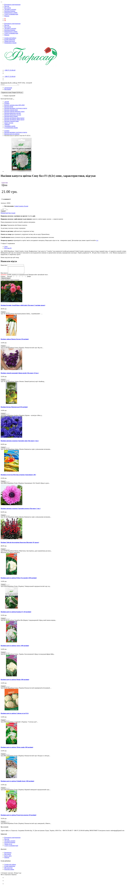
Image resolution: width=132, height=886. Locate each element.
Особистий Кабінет (10, 38)
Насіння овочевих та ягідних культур (15, 108)
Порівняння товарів (10, 43)
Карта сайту (8, 856)
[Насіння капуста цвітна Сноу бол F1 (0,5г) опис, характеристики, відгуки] (21, 171)
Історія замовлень (9, 39)
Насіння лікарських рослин (12, 114)
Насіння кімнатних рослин (12, 113)
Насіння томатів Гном (11, 110)
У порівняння (10, 243)
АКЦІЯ (6, 102)
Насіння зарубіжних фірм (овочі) (14, 119)
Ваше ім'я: (4, 265)
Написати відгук (5, 278)
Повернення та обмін (10, 12)
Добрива (7, 124)
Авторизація (8, 87)
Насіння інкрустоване (11, 116)
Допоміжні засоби (9, 126)
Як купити (7, 8)
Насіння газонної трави (11, 121)
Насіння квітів (8, 106)
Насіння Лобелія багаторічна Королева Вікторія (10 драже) (20, 542)
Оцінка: (3, 276)
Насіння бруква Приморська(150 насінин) (14, 407)
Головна (6, 103)
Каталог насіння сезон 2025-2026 (14, 105)
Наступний (11, 213)
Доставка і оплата (9, 840)
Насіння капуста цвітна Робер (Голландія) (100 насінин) (19, 578)
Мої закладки (8, 868)
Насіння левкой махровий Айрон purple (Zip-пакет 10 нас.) (20, 373)
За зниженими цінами (11, 127)
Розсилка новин (9, 869)
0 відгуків (5, 182)
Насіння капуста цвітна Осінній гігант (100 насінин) (17, 781)
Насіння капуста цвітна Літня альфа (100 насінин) (17, 747)
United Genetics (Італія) (21, 206)
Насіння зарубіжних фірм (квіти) (14, 118)
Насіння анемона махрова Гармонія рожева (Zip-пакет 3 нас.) (20, 508)
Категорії (3, 99)
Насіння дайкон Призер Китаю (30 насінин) (15, 339)
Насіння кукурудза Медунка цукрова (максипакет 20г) (18, 474)
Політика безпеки (9, 11)
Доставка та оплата (10, 9)
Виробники (7, 852)
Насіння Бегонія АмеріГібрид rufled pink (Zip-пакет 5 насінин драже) (23, 305)
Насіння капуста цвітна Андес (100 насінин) (15, 645)
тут (97, 240)
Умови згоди (8, 844)
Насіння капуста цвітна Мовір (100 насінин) (15, 679)
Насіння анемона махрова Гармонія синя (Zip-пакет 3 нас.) (20, 441)
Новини (6, 16)
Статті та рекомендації (11, 14)
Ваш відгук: (4, 273)
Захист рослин (8, 123)
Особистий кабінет (10, 864)
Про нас (6, 6)
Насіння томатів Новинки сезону (14, 111)
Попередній (4, 213)
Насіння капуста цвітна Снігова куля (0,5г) (15, 713)
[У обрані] (7, 312)
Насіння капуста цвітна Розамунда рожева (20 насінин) (18, 815)
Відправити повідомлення (12, 4)
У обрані (3, 243)
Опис (6, 246)
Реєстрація (7, 89)
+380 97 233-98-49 (9, 70)
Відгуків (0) (7, 248)
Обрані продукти (9, 41)
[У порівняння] (9, 312)
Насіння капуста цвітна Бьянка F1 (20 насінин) (16, 612)
